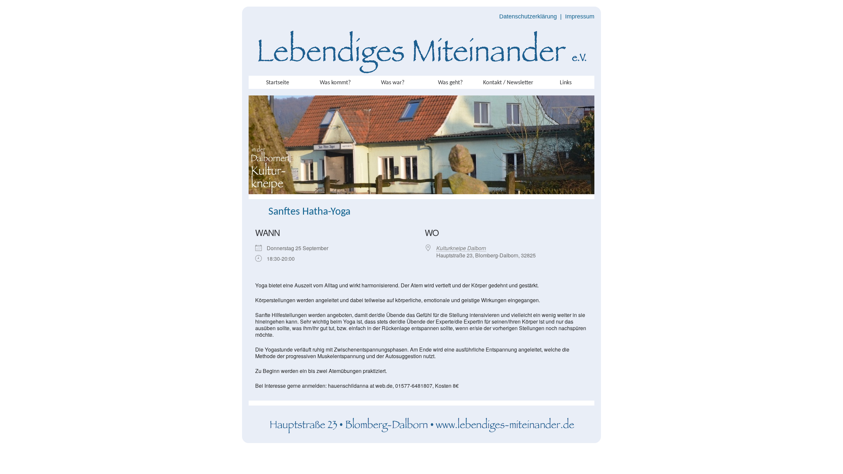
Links (566, 83)
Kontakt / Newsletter (508, 83)
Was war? (392, 83)
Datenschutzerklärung (528, 16)
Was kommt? (335, 83)
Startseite (277, 83)
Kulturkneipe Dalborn (461, 248)
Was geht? (450, 83)
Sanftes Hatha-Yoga (309, 212)
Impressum (579, 16)
